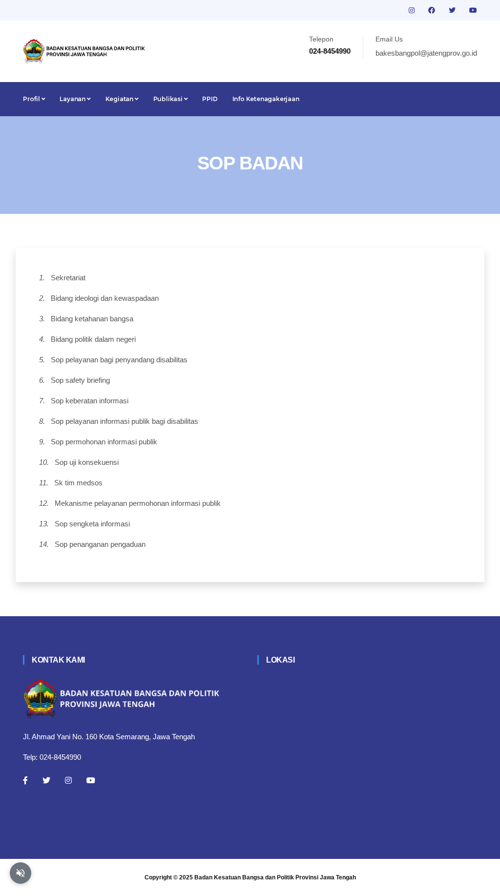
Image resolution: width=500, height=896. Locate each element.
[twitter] (453, 10)
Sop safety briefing (80, 380)
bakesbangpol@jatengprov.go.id (426, 53)
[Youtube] (91, 780)
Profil (32, 99)
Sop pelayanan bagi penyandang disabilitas (119, 359)
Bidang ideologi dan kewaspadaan (105, 298)
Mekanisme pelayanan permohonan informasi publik (138, 503)
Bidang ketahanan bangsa (92, 318)
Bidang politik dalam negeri (93, 339)
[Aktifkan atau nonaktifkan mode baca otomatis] (20, 873)
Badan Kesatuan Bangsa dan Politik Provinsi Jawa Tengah (275, 877)
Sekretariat (68, 277)
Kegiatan (120, 99)
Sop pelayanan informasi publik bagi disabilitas (124, 421)
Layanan (73, 99)
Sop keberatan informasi (89, 400)
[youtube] (473, 10)
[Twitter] (46, 780)
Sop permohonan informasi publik (104, 442)
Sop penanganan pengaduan (100, 544)
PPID (209, 99)
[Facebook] (25, 780)
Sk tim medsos (78, 483)
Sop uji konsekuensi (87, 462)
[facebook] (432, 10)
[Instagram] (68, 780)
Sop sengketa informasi (92, 524)
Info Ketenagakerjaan (265, 99)
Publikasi (168, 99)
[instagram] (412, 10)
